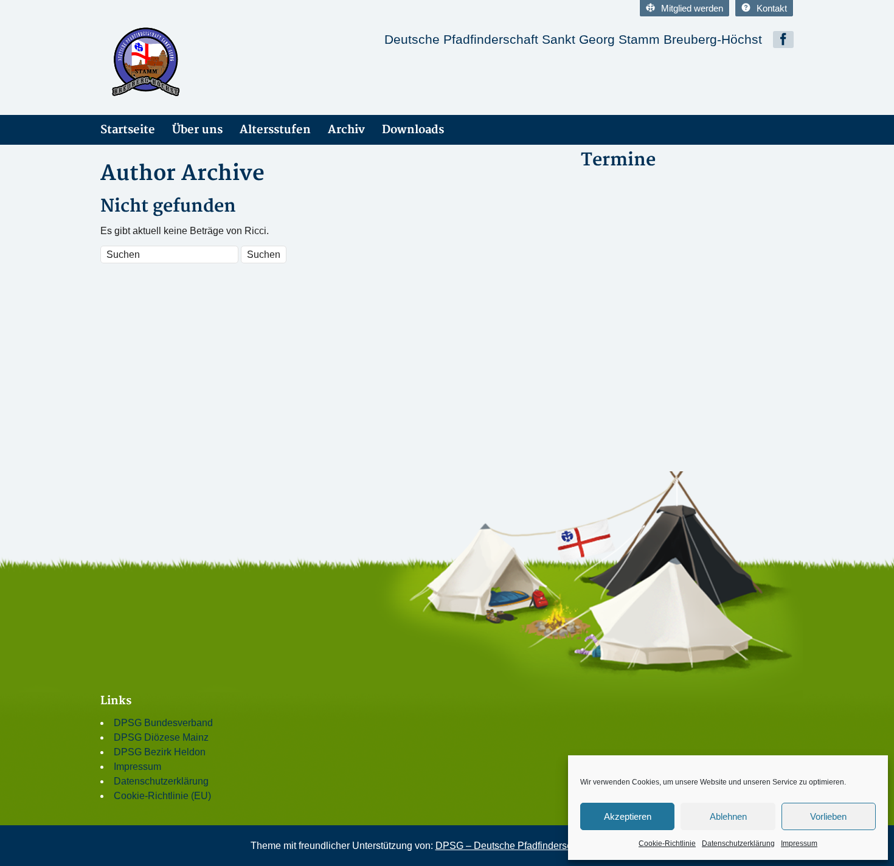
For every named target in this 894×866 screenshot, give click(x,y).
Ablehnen (728, 816)
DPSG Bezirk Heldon (160, 752)
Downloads (413, 130)
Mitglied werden (692, 8)
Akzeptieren (627, 816)
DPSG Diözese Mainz (161, 737)
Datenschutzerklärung (738, 843)
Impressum (799, 843)
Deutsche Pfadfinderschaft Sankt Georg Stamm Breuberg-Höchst (573, 39)
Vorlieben (828, 816)
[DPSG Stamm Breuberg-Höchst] (209, 59)
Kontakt (772, 8)
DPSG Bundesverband (163, 723)
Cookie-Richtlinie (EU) (162, 796)
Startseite (127, 130)
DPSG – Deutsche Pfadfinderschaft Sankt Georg (539, 845)
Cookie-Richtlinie (667, 843)
